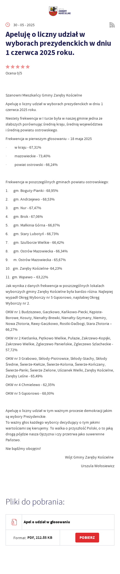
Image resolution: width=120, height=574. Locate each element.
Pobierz (87, 537)
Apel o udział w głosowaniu (47, 522)
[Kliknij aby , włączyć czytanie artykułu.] (10, 84)
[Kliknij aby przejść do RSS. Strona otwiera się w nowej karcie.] (112, 25)
